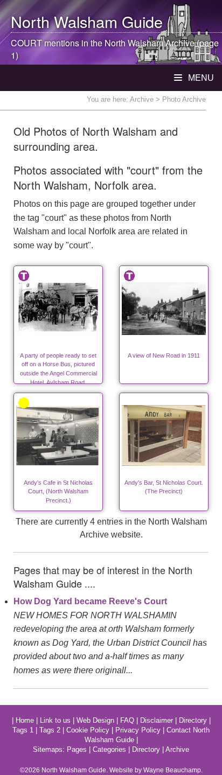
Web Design (95, 720)
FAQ (127, 720)
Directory (193, 720)
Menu (200, 77)
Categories (109, 749)
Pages (77, 749)
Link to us (55, 720)
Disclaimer (156, 720)
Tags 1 (22, 730)
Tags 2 (49, 730)
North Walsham (64, 21)
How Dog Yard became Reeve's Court (90, 601)
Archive (142, 99)
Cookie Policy (87, 730)
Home (25, 720)
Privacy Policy (138, 730)
